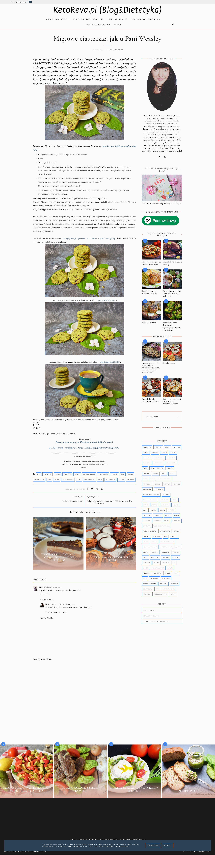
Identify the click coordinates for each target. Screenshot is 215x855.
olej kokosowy (89, 479)
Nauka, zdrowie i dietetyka (88, 19)
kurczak (146, 536)
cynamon (167, 484)
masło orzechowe (167, 541)
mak (165, 536)
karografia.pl (204, 851)
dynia (175, 499)
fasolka (155, 505)
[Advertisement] (86, 684)
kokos (166, 520)
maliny (145, 541)
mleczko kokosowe (150, 547)
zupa (157, 589)
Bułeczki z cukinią (150, 322)
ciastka (57, 474)
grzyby (153, 510)
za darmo (174, 583)
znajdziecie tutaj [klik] (109, 362)
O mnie (117, 24)
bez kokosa (147, 457)
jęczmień (114, 474)
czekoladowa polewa (151, 494)
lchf (49, 479)
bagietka (176, 447)
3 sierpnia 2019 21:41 (53, 587)
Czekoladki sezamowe (72, 501)
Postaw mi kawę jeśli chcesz (134, 839)
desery (77, 474)
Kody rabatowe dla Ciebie (146, 19)
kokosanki (176, 520)
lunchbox (156, 536)
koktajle (146, 526)
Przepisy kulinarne (57, 19)
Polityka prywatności (109, 839)
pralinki (165, 557)
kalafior (146, 520)
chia (145, 479)
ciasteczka (47, 474)
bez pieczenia (171, 463)
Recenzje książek (118, 19)
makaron (174, 536)
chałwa (172, 473)
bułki (164, 473)
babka (167, 447)
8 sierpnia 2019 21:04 (66, 604)
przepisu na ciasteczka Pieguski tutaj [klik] (96, 238)
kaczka (167, 515)
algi (38, 474)
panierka (165, 552)
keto (122, 474)
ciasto (157, 484)
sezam (170, 568)
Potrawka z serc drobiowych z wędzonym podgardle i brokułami (172, 326)
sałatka (166, 562)
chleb (152, 479)
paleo (100, 479)
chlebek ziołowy (165, 479)
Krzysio (42, 587)
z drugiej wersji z (70, 238)
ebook (145, 505)
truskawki (154, 578)
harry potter (103, 474)
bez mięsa (171, 457)
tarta (176, 573)
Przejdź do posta (58, 566)
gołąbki (175, 505)
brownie (146, 473)
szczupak (146, 573)
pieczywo (176, 552)
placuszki (155, 557)
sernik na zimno (158, 568)
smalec (121, 479)
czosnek (166, 494)
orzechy (155, 552)
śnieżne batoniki (161, 594)
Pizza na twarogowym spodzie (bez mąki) (151, 263)
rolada (156, 562)
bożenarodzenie (157, 468)
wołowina (163, 583)
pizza (145, 557)
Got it (167, 845)
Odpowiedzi (47, 599)
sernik (145, 568)
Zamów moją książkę (97, 24)
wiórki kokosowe (149, 583)
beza (145, 468)
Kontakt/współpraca (87, 839)
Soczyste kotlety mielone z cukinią (149, 292)
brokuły (170, 468)
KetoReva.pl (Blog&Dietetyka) (107, 10)
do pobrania (164, 499)
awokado (158, 447)
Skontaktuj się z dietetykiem (156, 621)
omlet (178, 547)
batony (164, 452)
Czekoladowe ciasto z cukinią (172, 263)
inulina (172, 510)
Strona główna (150, 610)
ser (174, 562)
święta (173, 594)
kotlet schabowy (149, 531)
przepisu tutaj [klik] (106, 300)
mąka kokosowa (68, 479)
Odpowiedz (44, 594)
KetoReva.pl (50, 604)
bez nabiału (158, 463)
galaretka (165, 505)
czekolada (67, 474)
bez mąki (146, 463)
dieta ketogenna (89, 474)
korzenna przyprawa (161, 526)
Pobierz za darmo (151, 616)
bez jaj (173, 452)
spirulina (130, 479)
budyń (156, 473)
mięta (79, 479)
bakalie (155, 452)
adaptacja (147, 447)
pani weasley (110, 479)
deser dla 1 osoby (149, 499)
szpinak (168, 573)
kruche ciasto (39, 479)
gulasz (162, 510)
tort (145, 578)
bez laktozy (160, 457)
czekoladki (159, 489)
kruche (130, 474)
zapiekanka (147, 589)
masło (57, 479)
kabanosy (158, 515)
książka (177, 531)
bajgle (145, 452)
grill (145, 510)
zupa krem (147, 594)
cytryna (177, 484)
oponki (145, 552)
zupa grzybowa (168, 589)
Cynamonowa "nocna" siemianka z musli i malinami (172, 293)
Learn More (153, 845)
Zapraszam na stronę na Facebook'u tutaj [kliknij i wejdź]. (85, 442)
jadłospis (147, 515)
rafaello (146, 562)
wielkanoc (166, 578)
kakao (176, 515)
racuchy (176, 557)
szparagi (157, 573)
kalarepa (157, 520)
